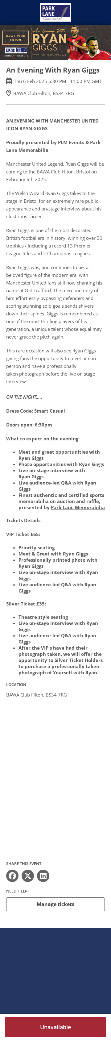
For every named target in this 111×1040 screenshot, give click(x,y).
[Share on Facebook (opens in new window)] (12, 876)
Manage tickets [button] (55, 904)
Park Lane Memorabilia (78, 507)
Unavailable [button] (55, 1027)
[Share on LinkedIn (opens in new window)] (43, 876)
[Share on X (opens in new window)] (28, 876)
